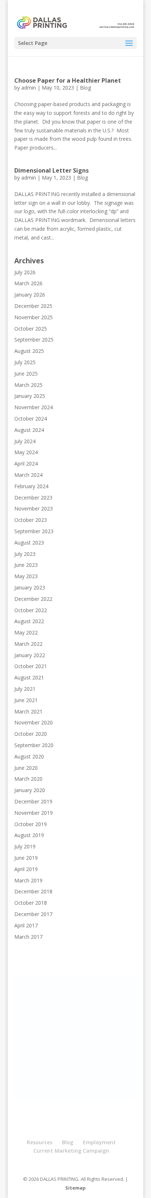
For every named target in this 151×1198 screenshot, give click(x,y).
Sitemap (75, 1187)
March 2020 (28, 778)
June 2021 (26, 700)
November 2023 (33, 508)
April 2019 (26, 869)
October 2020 (30, 733)
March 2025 (28, 384)
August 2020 (29, 756)
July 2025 (25, 362)
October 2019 (30, 824)
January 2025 (29, 395)
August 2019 (29, 835)
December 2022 (33, 598)
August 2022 (29, 621)
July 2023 (25, 553)
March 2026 (28, 283)
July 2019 (25, 846)
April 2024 (26, 463)
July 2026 (25, 272)
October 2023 (30, 519)
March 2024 (28, 474)
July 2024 (25, 441)
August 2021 (29, 677)
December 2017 (33, 914)
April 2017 (26, 925)
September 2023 (34, 531)
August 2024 (29, 429)
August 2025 (29, 350)
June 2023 (26, 564)
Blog (85, 87)
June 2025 (26, 373)
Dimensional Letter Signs (51, 170)
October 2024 (30, 418)
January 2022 (29, 655)
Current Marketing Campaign (71, 1150)
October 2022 (30, 610)
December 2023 (33, 497)
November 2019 (33, 812)
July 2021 (25, 688)
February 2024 (31, 486)
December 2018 (33, 891)
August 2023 (29, 542)
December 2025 (33, 305)
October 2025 (30, 328)
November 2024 (33, 407)
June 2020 (26, 767)
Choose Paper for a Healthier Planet (67, 80)
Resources (39, 1142)
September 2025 (34, 339)
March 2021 (28, 711)
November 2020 (33, 722)
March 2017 (28, 936)
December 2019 (33, 801)
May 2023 (26, 576)
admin (28, 87)
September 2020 (34, 745)
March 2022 (28, 643)
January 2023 (29, 587)
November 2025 (33, 317)
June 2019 (26, 857)
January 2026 (29, 294)
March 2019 (28, 880)
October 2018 (30, 902)
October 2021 (30, 666)
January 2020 (29, 790)
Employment (99, 1142)
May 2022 (26, 632)
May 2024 (26, 452)
